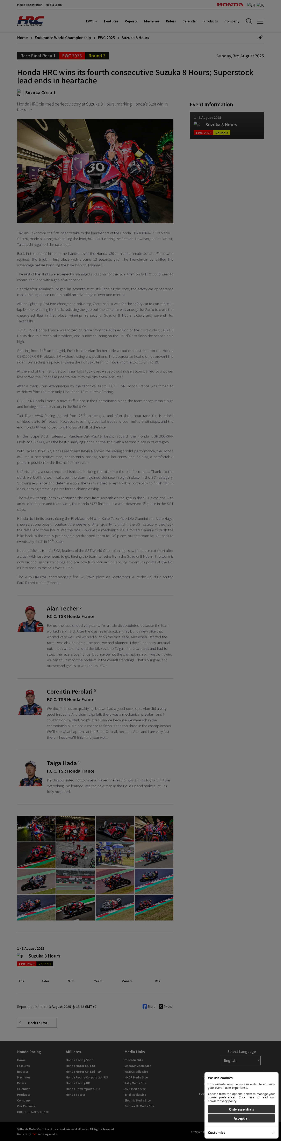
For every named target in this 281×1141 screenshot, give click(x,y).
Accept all (242, 1118)
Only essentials (241, 1109)
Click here (246, 1097)
